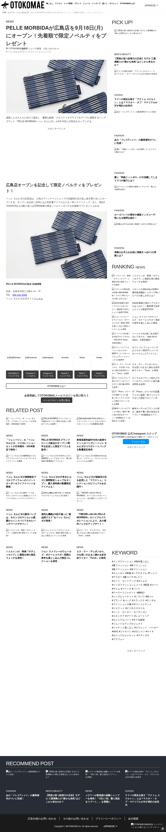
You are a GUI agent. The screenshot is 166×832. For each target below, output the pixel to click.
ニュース (86, 3)
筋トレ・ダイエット (110, 3)
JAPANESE (150, 5)
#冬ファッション (138, 569)
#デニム (116, 588)
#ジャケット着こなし (123, 627)
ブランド (77, 3)
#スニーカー (118, 573)
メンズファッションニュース (37, 51)
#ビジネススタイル (135, 608)
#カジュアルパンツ (121, 619)
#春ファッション (120, 569)
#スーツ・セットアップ (124, 580)
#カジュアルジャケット (124, 635)
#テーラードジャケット (124, 592)
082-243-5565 (19, 294)
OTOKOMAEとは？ (56, 386)
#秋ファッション (138, 565)
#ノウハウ (139, 596)
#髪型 (146, 584)
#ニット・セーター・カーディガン (129, 611)
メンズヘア (96, 3)
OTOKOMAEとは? (127, 3)
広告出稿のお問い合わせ (42, 818)
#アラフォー (118, 639)
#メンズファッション (123, 561)
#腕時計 (141, 592)
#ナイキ (150, 631)
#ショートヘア (141, 615)
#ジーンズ (126, 588)
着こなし (49, 3)
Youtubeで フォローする (65, 374)
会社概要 (133, 818)
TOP (4, 12)
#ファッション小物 (121, 604)
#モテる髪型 (138, 619)
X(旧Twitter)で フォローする (14, 374)
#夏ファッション (120, 565)
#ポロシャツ (138, 631)
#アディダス (143, 635)
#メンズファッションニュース (127, 584)
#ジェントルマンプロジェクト (127, 623)
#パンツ (136, 588)
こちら (39, 298)
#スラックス (138, 600)
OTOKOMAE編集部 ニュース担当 (25, 48)
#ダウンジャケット (142, 604)
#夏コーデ (128, 576)
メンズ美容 (68, 3)
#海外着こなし (141, 561)
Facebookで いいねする (31, 374)
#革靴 (128, 573)
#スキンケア (118, 615)
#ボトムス (142, 580)
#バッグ (127, 600)
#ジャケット (118, 608)
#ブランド (117, 600)
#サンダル (150, 600)
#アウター (117, 576)
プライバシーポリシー (108, 818)
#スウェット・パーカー (146, 627)
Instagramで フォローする (48, 374)
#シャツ (138, 576)
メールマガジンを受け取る (56, 400)
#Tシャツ (152, 573)
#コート (154, 584)
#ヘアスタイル (139, 573)
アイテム (58, 3)
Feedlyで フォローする (99, 374)
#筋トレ (150, 596)
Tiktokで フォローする (82, 374)
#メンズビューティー (123, 596)
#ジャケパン (125, 631)
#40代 (115, 631)
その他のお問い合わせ (76, 818)
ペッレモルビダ (22, 12)
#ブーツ (129, 615)
